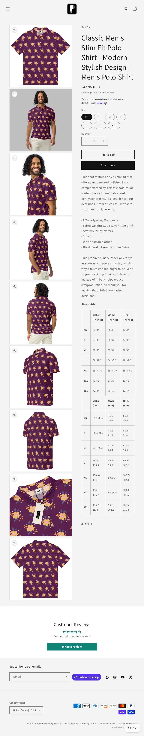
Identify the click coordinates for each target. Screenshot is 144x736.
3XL (114, 125)
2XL (100, 125)
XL (86, 125)
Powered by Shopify (52, 723)
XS (86, 117)
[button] (8, 9)
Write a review (72, 647)
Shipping (86, 92)
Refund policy (71, 723)
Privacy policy (89, 723)
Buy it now (108, 165)
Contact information (124, 727)
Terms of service (108, 723)
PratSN (38, 723)
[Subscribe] (66, 676)
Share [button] (88, 523)
